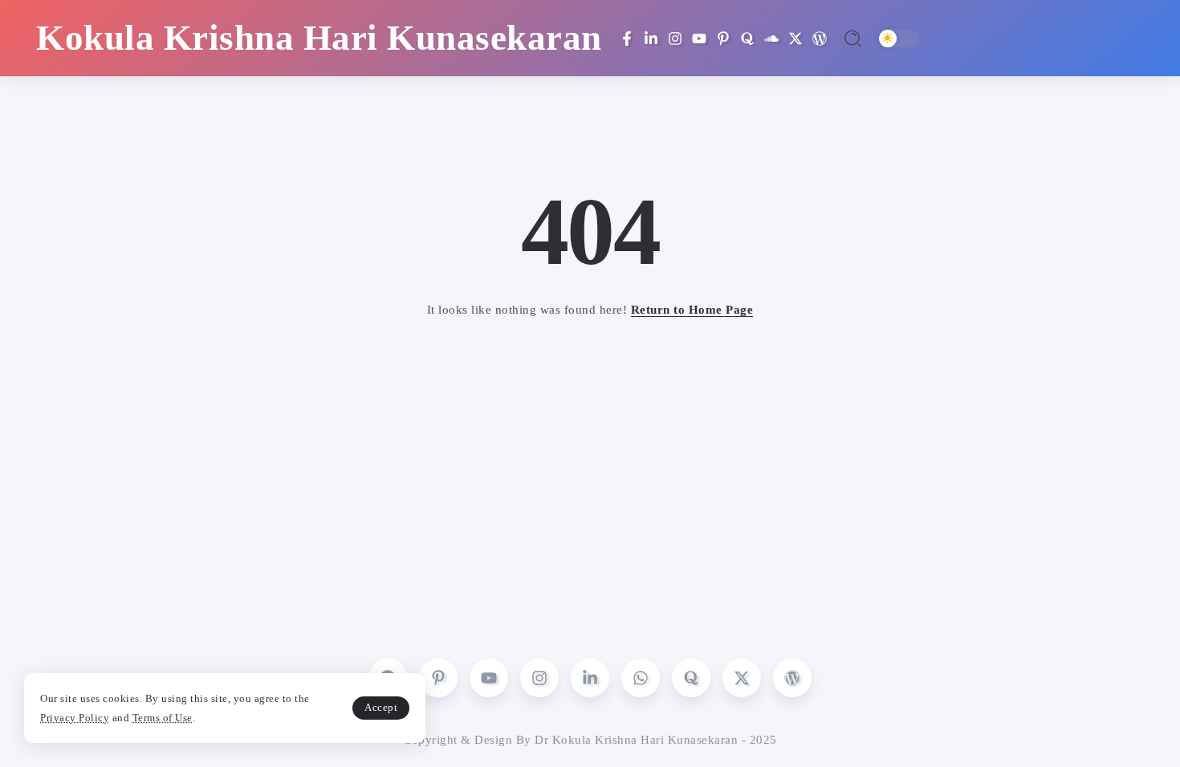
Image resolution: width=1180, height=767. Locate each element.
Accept (380, 707)
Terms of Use (162, 718)
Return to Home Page (692, 309)
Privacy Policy (74, 718)
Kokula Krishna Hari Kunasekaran (319, 38)
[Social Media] (627, 38)
